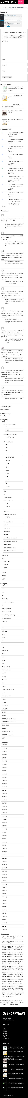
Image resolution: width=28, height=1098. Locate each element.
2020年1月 (4, 877)
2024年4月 (4, 764)
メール (4, 65)
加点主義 (8, 517)
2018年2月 (4, 916)
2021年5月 (4, 838)
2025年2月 (4, 757)
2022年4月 (4, 812)
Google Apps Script (10, 437)
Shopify (7, 429)
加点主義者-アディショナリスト (11, 541)
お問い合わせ (21, 1)
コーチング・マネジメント (10, 514)
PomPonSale (5, 555)
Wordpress (14, 7)
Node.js (7, 473)
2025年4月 (4, 754)
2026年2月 (4, 748)
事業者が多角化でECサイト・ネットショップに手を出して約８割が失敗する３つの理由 (15, 178)
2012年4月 (4, 929)
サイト (3, 71)
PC (4, 494)
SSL (6, 483)
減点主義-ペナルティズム (9, 547)
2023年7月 (4, 780)
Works (3, 558)
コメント (5, 41)
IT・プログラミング (8, 441)
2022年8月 (4, 806)
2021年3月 (4, 845)
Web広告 (8, 506)
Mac (5, 491)
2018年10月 (4, 910)
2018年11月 (4, 906)
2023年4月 (4, 787)
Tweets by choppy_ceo (8, 1095)
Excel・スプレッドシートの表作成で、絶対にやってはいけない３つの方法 (15, 186)
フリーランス (7, 528)
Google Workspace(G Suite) (10, 434)
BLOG (9, 7)
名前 (3, 59)
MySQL (7, 467)
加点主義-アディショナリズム (10, 537)
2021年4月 (4, 842)
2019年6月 (4, 893)
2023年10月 (4, 774)
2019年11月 (4, 884)
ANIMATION (6, 1038)
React (7, 480)
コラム (4, 1036)
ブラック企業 (7, 531)
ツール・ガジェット (8, 521)
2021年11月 (4, 825)
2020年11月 (4, 858)
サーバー (8, 486)
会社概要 (5, 1035)
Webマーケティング (8, 500)
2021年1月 (4, 851)
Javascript (8, 460)
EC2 (7, 450)
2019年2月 (4, 900)
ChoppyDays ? (3, 415)
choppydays (17, 257)
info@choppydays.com (8, 1019)
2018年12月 (4, 903)
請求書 (3, 579)
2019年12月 (4, 880)
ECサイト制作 (7, 561)
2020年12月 (4, 855)
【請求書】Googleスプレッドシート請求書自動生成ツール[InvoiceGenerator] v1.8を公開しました (12, 392)
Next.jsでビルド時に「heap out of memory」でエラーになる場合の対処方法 (15, 170)
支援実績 (4, 575)
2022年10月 (4, 803)
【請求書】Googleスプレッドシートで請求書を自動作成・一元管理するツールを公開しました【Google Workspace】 (12, 255)
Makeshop (8, 426)
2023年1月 (4, 793)
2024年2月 (4, 770)
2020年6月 (4, 871)
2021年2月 (4, 848)
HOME (4, 1028)
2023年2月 (4, 790)
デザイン (6, 567)
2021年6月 (4, 835)
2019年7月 (4, 890)
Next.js (7, 470)
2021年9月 (4, 829)
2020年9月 (4, 864)
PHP (7, 476)
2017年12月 (4, 919)
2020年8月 (4, 867)
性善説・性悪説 (7, 544)
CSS (7, 447)
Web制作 (6, 564)
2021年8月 (4, 832)
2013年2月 (4, 926)
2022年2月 (4, 819)
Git (6, 454)
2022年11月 (4, 799)
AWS (7, 444)
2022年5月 (4, 809)
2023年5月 (4, 783)
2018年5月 (4, 913)
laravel (7, 463)
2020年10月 (4, 861)
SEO (7, 503)
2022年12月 (4, 796)
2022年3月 (4, 816)
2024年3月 (4, 767)
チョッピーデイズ (3, 7)
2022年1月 (4, 822)
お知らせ (4, 572)
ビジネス (6, 525)
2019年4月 (4, 897)
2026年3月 (4, 744)
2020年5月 (4, 874)
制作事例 (5, 1033)
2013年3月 (4, 923)
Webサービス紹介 (8, 497)
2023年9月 (4, 777)
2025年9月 (4, 751)
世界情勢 (6, 534)
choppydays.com (7, 1018)
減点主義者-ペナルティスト (10, 550)
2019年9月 (4, 887)
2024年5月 (4, 761)
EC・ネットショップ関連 (9, 424)
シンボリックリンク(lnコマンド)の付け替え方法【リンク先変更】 (15, 148)
